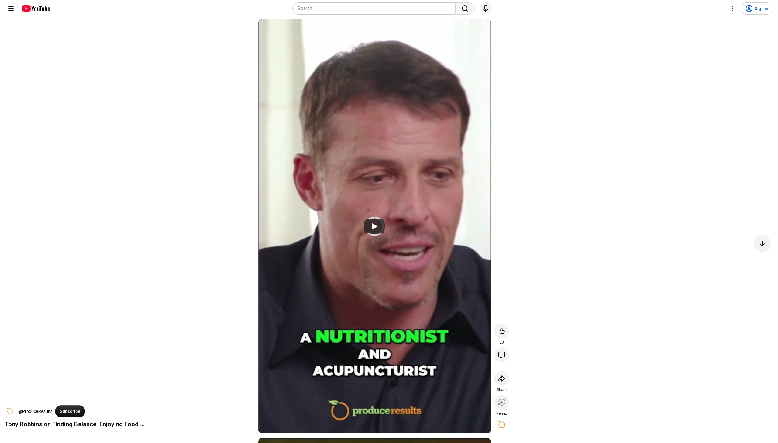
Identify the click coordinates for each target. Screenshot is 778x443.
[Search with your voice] (486, 8)
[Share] (501, 378)
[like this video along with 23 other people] (501, 331)
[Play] (374, 226)
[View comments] (501, 354)
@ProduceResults (35, 411)
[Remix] (501, 402)
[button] (10, 411)
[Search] (465, 8)
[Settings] (732, 8)
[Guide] (11, 8)
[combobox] (376, 8)
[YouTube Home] (35, 8)
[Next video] (762, 243)
